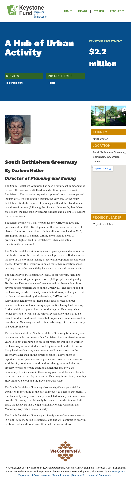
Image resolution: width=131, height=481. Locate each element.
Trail (51, 82)
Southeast (14, 82)
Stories (99, 11)
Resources (117, 11)
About (68, 11)
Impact (82, 11)
